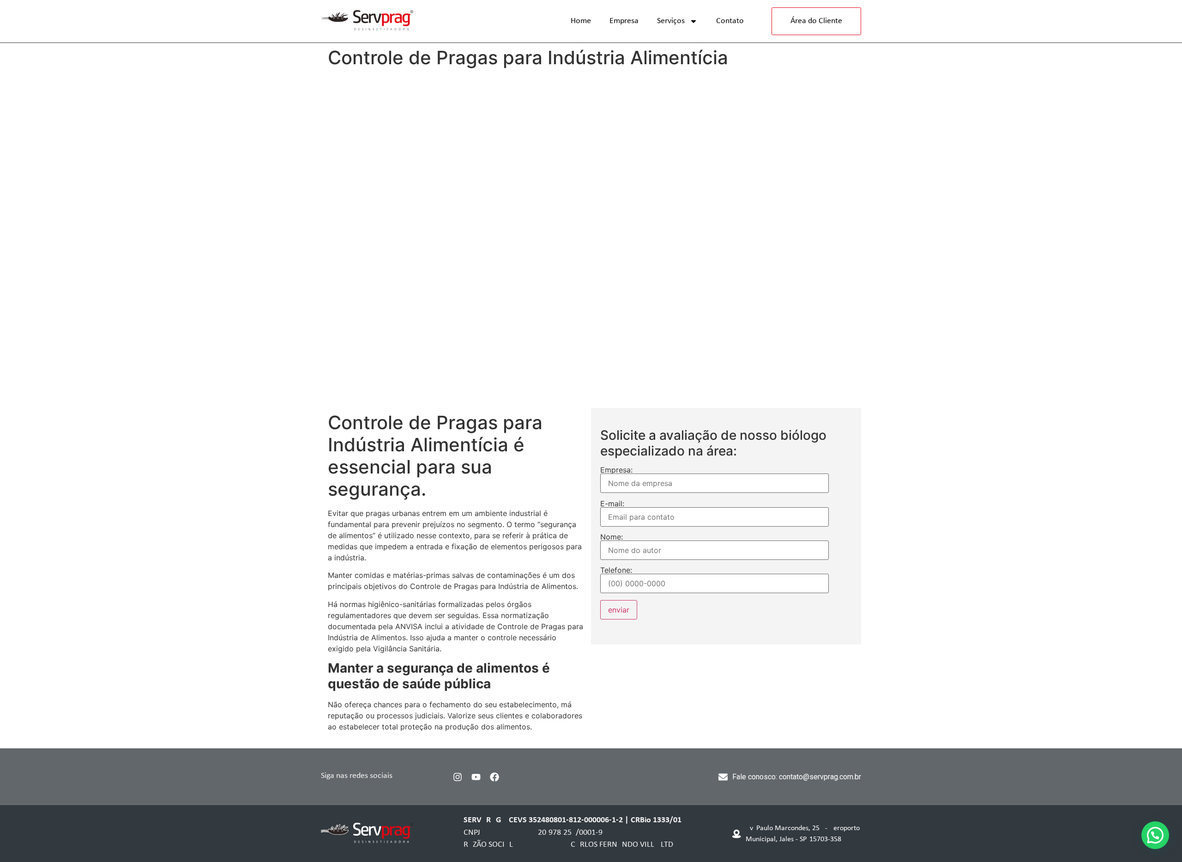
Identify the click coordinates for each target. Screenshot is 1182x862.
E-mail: (612, 504)
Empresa (624, 21)
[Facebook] (494, 777)
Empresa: (616, 470)
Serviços (671, 21)
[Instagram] (457, 777)
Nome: (611, 537)
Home (581, 21)
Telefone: (616, 570)
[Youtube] (476, 777)
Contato (730, 21)
